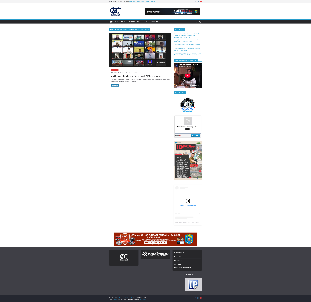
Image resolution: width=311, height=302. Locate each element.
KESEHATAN (177, 257)
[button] (126, 21)
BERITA (123, 21)
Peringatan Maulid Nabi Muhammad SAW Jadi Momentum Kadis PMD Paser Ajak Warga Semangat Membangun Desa (186, 35)
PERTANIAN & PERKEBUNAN (182, 268)
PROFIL (116, 21)
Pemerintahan (115, 69)
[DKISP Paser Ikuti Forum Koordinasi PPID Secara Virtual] (140, 50)
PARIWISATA (177, 264)
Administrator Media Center (125, 72)
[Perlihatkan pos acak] (200, 22)
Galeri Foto (145, 21)
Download (154, 21)
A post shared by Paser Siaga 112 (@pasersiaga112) (188, 222)
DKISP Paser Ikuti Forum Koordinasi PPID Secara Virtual (136, 75)
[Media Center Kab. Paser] (111, 22)
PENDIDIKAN (177, 260)
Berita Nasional (134, 21)
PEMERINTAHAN (178, 253)
